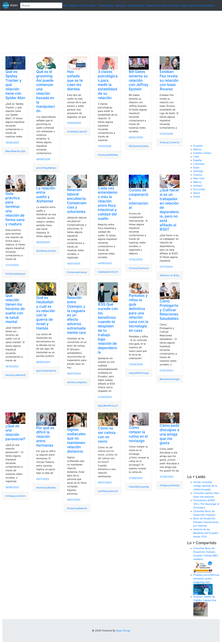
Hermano (41, 487)
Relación (16, 151)
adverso (71, 382)
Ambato (197, 185)
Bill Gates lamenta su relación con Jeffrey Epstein (138, 80)
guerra (40, 370)
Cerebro (53, 250)
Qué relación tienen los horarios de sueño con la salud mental (15, 308)
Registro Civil (77, 5)
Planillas (173, 5)
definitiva (140, 372)
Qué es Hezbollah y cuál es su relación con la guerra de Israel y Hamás (45, 312)
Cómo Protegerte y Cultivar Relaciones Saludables (169, 310)
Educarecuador (136, 5)
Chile (196, 156)
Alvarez (164, 142)
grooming (41, 167)
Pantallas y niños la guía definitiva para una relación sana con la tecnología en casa (138, 312)
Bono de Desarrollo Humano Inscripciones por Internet (206, 522)
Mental (20, 375)
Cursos (133, 268)
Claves (102, 154)
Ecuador (91, 5)
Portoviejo (199, 189)
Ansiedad (72, 131)
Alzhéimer (42, 250)
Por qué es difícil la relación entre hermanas (45, 436)
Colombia (198, 163)
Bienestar (165, 379)
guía (148, 372)
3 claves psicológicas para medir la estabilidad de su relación (108, 84)
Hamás (48, 370)
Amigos (164, 485)
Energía (175, 379)
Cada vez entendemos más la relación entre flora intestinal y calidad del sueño (107, 203)
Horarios (10, 375)
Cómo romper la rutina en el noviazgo (138, 434)
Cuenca (197, 174)
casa (131, 372)
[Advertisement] (90, 32)
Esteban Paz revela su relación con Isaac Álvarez (169, 80)
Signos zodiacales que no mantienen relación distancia (76, 440)
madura (17, 273)
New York (198, 178)
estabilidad (112, 154)
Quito (196, 167)
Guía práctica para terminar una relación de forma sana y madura (15, 208)
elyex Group (123, 630)
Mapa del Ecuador (156, 5)
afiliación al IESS (169, 275)
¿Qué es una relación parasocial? (15, 432)
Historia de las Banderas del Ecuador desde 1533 (205, 533)
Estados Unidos (202, 152)
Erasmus (142, 268)
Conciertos (21, 495)
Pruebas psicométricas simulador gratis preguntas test (206, 578)
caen (81, 131)
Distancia (72, 508)
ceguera (81, 382)
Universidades (106, 5)
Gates (145, 145)
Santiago (198, 171)
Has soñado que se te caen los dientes (75, 80)
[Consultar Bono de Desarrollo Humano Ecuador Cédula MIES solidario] (203, 566)
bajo (100, 405)
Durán (196, 196)
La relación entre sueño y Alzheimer (45, 194)
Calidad (102, 271)
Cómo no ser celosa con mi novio (107, 434)
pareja (145, 486)
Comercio (174, 142)
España (197, 160)
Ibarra (196, 192)
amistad (173, 485)
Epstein (137, 145)
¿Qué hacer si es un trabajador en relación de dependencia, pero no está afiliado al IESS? (169, 209)
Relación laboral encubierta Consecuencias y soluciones (77, 201)
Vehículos (120, 5)
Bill (130, 145)
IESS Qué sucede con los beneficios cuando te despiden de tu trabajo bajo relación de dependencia (108, 328)
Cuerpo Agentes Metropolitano (197, 5)
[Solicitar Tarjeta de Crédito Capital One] (200, 609)
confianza (103, 491)
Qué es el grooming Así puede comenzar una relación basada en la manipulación (45, 91)
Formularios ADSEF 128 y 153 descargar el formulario (206, 504)
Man (7, 151)
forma (8, 273)
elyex (13, 5)
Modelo (51, 487)
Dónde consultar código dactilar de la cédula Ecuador (205, 486)
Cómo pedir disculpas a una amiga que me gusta (170, 434)
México (197, 149)
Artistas (9, 495)
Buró (65, 5)
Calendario (135, 486)
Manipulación (55, 167)
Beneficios (109, 405)
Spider (25, 151)
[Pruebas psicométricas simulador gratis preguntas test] (203, 589)
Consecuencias (75, 272)
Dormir (111, 271)
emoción (114, 491)
